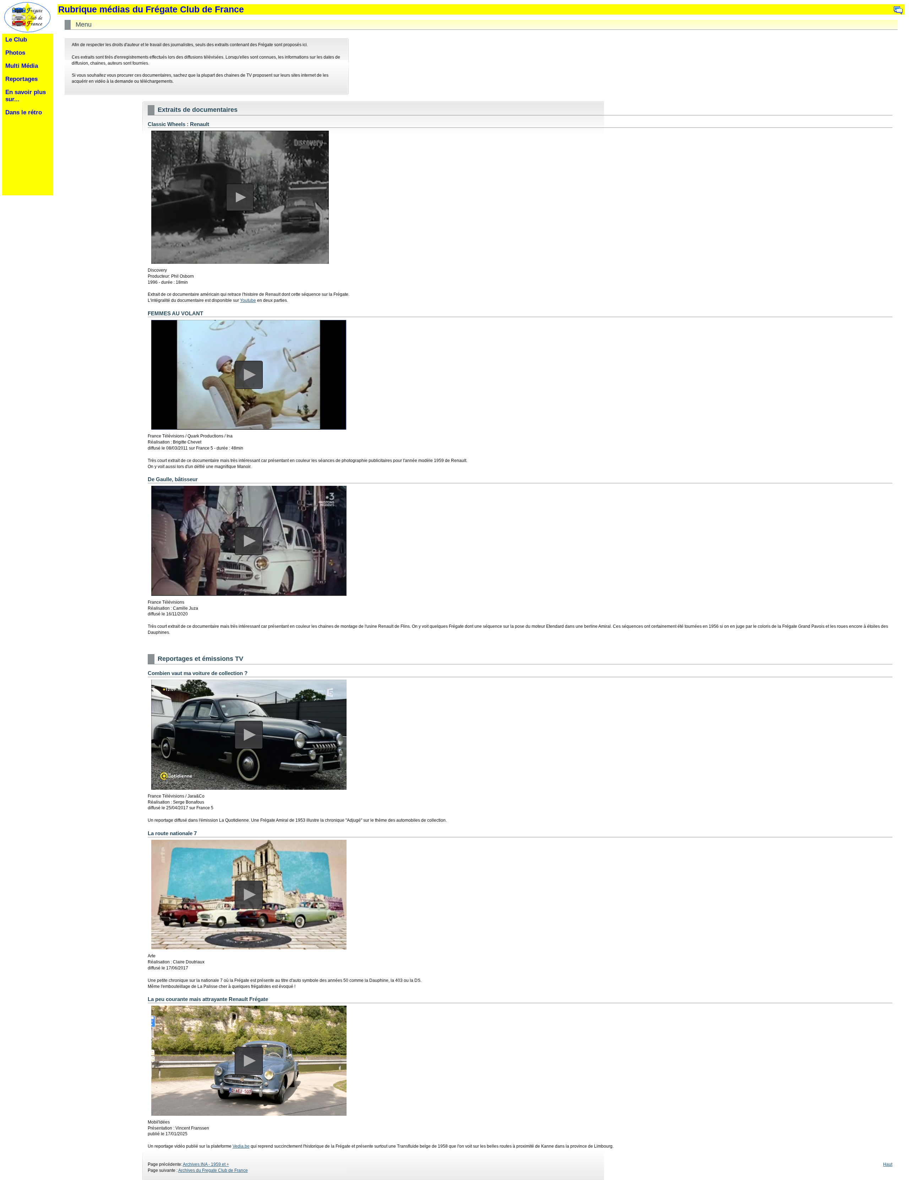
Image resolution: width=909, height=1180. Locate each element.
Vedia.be (241, 1146)
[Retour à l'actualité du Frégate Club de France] (25, 31)
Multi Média (21, 65)
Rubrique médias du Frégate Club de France (151, 9)
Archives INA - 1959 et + (206, 1164)
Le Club (16, 39)
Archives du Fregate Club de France (213, 1170)
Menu (84, 25)
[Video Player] (240, 197)
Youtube (248, 300)
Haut (887, 1164)
